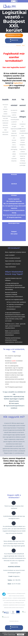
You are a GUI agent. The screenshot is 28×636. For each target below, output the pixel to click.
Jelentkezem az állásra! (14, 35)
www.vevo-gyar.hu (21, 605)
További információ (11, 634)
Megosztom (14, 40)
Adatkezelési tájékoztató (14, 621)
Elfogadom (20, 634)
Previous (18, 45)
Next (23, 45)
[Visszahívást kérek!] (2, 589)
